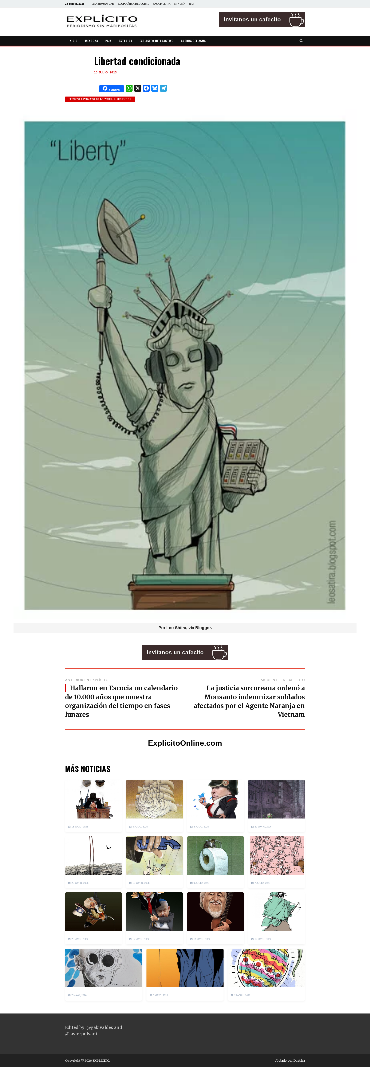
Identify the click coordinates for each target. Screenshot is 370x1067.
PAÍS (108, 40)
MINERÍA (179, 3)
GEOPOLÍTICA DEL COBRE (133, 3)
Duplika (299, 1061)
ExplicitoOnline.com (185, 743)
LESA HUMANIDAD (103, 3)
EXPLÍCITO (100, 1061)
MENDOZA (91, 40)
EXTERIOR (125, 40)
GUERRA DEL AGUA (193, 40)
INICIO (73, 40)
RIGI (191, 3)
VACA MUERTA (161, 3)
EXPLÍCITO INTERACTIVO (157, 40)
